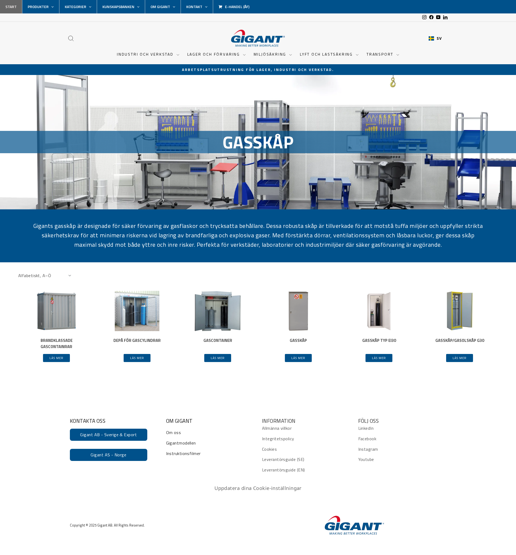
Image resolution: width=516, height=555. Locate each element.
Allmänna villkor (277, 428)
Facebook (367, 438)
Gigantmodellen (181, 443)
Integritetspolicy (278, 438)
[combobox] (435, 38)
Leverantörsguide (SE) (283, 459)
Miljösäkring (271, 54)
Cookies (269, 449)
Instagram (368, 449)
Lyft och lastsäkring (327, 54)
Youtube (366, 459)
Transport (381, 54)
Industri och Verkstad (146, 54)
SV (439, 38)
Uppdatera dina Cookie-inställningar (258, 488)
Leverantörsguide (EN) (283, 470)
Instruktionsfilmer (183, 453)
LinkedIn (366, 428)
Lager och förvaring (214, 54)
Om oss (173, 432)
